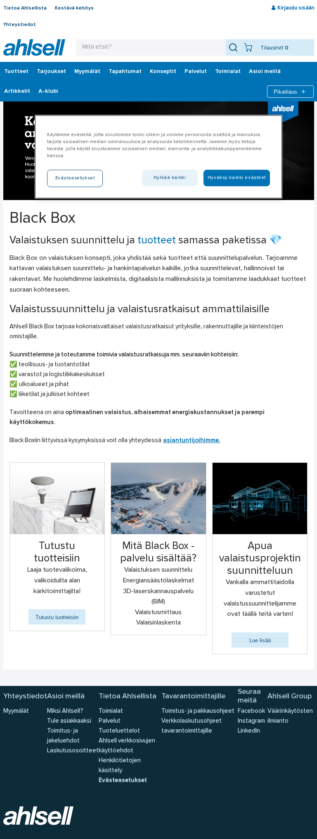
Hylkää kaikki (170, 178)
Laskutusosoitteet (73, 751)
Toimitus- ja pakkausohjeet (197, 711)
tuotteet (156, 240)
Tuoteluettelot (119, 731)
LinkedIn (249, 731)
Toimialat (228, 71)
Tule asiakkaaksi (69, 721)
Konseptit (163, 71)
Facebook (251, 711)
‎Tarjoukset (51, 71)
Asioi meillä (265, 71)
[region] (158, 157)
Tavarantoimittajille (193, 696)
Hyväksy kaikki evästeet (237, 178)
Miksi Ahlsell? (65, 711)
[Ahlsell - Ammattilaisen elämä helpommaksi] (34, 47)
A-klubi (48, 91)
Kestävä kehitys (74, 8)
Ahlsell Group (289, 696)
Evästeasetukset (123, 780)
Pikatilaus (285, 92)
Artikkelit (17, 91)
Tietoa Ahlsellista (25, 8)
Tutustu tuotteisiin (56, 617)
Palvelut (196, 71)
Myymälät (87, 71)
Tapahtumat (125, 71)
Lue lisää (260, 640)
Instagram (251, 721)
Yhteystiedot (19, 25)
